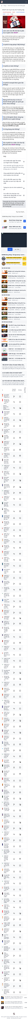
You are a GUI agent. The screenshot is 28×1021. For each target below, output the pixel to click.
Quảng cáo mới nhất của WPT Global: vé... (6, 732)
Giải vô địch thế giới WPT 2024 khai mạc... (7, 583)
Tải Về (19, 346)
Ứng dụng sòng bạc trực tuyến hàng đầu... (6, 845)
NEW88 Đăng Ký (17, 292)
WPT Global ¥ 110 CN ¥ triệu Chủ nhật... (7, 571)
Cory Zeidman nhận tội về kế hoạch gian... (6, 955)
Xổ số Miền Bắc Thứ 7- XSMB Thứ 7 (7, 396)
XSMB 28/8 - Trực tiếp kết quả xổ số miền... (7, 870)
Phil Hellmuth (14, 331)
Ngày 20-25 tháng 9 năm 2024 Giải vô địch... (7, 815)
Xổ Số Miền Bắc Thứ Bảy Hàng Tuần (15, 341)
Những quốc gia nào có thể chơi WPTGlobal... (7, 708)
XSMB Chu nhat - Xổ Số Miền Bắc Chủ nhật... (6, 559)
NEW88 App (17, 282)
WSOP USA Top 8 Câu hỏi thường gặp (16, 5)
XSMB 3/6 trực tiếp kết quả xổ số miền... (7, 541)
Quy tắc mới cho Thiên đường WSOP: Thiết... (6, 773)
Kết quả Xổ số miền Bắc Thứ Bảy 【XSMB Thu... (6, 630)
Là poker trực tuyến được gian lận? (6, 437)
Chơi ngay (24, 258)
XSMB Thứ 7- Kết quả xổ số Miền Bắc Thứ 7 (7, 449)
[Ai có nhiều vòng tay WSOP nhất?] (4, 330)
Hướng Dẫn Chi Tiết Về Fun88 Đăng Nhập (6, 749)
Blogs (5, 5)
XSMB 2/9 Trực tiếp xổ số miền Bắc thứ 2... (6, 720)
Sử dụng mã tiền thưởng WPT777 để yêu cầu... (6, 517)
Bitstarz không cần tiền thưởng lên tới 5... (6, 791)
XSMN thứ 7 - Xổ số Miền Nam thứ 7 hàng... (7, 553)
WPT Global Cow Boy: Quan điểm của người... (6, 797)
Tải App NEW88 (11, 282)
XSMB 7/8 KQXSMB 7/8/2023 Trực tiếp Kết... (6, 858)
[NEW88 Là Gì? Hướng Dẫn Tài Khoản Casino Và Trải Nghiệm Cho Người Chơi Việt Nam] (4, 272)
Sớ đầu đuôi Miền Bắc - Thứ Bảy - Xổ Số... (7, 979)
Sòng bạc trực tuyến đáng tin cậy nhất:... (7, 743)
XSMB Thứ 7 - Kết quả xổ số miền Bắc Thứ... (7, 595)
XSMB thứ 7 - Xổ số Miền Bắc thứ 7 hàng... (7, 577)
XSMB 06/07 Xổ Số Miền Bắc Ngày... (6, 617)
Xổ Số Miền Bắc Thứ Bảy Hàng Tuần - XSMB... (7, 900)
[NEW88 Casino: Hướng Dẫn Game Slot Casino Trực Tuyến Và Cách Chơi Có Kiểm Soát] (4, 286)
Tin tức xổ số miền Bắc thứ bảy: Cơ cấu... (7, 431)
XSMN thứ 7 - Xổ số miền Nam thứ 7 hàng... (7, 443)
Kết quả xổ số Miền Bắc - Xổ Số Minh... (7, 589)
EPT (9, 327)
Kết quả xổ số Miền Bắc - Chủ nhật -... (7, 809)
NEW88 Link (10, 292)
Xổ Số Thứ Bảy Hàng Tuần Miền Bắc (15, 360)
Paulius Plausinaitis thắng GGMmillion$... (6, 407)
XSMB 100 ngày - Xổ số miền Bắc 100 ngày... (6, 906)
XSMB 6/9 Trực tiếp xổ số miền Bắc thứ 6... (6, 821)
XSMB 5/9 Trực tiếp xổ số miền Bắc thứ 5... (6, 419)
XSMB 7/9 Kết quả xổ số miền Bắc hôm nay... (7, 660)
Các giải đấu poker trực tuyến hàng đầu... (7, 876)
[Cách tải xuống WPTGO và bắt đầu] (4, 345)
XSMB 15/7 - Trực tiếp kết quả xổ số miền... (7, 839)
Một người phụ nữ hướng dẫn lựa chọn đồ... (6, 480)
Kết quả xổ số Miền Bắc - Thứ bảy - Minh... (6, 401)
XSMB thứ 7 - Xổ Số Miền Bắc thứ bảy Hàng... (7, 492)
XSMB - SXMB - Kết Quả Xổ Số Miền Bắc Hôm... (7, 924)
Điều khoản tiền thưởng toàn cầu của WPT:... (7, 486)
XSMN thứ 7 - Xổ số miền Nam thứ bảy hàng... (7, 780)
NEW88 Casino (15, 273)
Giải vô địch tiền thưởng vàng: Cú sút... (6, 766)
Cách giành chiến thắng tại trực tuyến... (7, 894)
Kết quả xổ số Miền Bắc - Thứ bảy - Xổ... (7, 678)
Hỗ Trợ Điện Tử (15, 336)
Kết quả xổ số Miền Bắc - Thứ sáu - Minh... (6, 547)
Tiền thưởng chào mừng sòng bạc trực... (7, 413)
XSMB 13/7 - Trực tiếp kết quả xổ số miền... (7, 690)
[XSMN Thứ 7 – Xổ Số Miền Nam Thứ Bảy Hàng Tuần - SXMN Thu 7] (4, 359)
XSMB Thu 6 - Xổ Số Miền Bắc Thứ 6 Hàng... (7, 529)
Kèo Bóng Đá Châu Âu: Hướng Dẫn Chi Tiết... (7, 672)
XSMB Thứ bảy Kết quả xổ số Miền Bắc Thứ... (6, 918)
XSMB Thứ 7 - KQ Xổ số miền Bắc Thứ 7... (6, 833)
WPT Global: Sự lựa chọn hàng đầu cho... (6, 565)
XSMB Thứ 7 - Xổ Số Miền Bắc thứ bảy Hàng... (7, 991)
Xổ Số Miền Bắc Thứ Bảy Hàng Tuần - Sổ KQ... (7, 851)
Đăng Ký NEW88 (24, 292)
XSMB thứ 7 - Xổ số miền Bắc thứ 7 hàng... (7, 642)
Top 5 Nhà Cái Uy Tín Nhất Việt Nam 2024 (6, 461)
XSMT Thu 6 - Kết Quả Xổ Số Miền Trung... (7, 714)
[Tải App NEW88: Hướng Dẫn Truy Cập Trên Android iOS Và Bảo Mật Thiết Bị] (4, 281)
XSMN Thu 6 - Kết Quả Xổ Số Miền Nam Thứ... (7, 455)
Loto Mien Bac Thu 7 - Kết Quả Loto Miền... (7, 654)
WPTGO (10, 346)
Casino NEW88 (17, 287)
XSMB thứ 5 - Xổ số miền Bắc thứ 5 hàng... (7, 930)
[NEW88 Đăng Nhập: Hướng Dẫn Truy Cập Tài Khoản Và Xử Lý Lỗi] (4, 277)
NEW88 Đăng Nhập (11, 278)
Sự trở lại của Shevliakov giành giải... (6, 936)
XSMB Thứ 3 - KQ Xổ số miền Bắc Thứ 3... (6, 666)
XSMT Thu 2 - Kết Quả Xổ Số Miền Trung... (7, 535)
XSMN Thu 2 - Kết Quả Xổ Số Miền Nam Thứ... (7, 606)
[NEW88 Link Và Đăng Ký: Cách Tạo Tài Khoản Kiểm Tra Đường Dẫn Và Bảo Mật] (4, 291)
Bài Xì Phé (20, 331)
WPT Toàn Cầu (15, 346)
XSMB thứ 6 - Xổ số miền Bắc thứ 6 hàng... (7, 696)
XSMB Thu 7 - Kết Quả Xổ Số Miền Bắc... (7, 786)
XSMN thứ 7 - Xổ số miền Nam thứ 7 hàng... (7, 612)
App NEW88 (23, 282)
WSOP (15, 33)
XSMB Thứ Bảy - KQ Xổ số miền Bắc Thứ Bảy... (6, 803)
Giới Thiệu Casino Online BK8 (6, 601)
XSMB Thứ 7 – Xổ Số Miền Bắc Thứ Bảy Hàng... (7, 702)
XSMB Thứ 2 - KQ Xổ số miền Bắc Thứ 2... (6, 648)
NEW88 (9, 273)
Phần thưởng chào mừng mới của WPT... (7, 942)
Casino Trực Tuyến (22, 273)
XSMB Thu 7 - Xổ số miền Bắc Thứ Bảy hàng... (7, 473)
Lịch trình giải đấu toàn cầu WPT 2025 (6, 504)
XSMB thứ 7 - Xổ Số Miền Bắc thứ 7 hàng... (7, 737)
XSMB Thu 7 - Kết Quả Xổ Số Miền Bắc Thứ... (7, 967)
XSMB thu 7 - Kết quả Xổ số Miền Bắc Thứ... (7, 623)
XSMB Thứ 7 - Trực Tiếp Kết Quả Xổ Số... (6, 864)
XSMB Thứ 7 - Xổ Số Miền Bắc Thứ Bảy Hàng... (7, 961)
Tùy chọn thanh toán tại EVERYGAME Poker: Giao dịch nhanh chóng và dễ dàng (20, 212)
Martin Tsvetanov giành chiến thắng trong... (6, 511)
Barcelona (13, 327)
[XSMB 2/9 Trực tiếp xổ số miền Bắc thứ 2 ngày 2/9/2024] (4, 340)
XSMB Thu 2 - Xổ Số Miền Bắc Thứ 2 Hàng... (7, 498)
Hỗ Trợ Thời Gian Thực (23, 336)
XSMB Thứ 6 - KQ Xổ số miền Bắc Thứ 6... (6, 467)
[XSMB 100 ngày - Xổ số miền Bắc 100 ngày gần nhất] (4, 354)
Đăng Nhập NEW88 (20, 278)
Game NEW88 (24, 287)
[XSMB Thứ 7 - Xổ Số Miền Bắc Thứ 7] (4, 349)
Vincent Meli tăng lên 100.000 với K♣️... (7, 973)
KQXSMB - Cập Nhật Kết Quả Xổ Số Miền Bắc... (7, 948)
